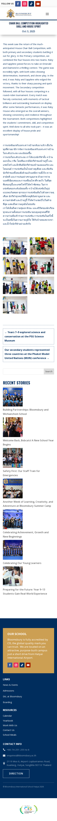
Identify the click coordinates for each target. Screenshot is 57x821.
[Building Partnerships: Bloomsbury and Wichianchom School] (13, 397)
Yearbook (8, 720)
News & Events (10, 684)
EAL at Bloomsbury (12, 696)
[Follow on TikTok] (31, 4)
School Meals (9, 734)
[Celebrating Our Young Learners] (13, 550)
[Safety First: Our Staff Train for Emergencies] (13, 458)
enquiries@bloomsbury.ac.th (21, 755)
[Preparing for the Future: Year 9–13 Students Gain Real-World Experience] (13, 577)
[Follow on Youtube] (38, 4)
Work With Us (10, 725)
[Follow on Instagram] (24, 4)
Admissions (8, 690)
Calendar (7, 715)
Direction (16, 773)
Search (48, 371)
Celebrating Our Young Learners (22, 563)
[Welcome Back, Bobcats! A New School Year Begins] (13, 427)
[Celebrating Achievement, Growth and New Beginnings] (13, 519)
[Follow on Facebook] (18, 4)
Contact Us (8, 730)
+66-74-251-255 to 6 (18, 749)
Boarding (7, 702)
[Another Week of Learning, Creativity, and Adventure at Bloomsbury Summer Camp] (13, 489)
